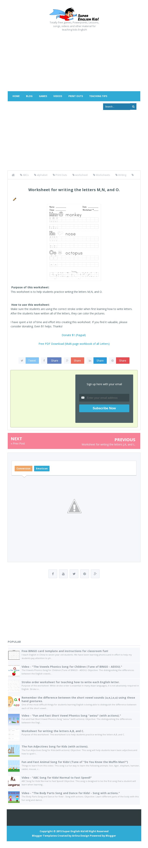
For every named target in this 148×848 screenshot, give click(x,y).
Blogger (111, 835)
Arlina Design (80, 835)
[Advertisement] (74, 60)
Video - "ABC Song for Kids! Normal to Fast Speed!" (57, 777)
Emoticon (42, 468)
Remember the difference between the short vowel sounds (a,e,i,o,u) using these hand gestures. (78, 699)
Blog (29, 96)
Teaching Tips (98, 96)
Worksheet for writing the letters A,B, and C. (53, 731)
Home (16, 96)
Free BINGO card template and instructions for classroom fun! (65, 651)
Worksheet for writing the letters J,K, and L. (108, 444)
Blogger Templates (44, 835)
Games (43, 96)
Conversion (23, 468)
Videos (57, 96)
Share (54, 360)
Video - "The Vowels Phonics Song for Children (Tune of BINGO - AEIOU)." (72, 666)
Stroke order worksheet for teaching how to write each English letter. (71, 682)
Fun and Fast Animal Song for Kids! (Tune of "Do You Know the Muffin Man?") (75, 762)
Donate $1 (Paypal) (74, 335)
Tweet (32, 360)
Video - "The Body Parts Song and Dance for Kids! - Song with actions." (71, 793)
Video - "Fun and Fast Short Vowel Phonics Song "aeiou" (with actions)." (71, 715)
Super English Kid (73, 831)
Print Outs (75, 96)
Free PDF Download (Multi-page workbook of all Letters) (74, 344)
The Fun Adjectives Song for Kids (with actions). (55, 746)
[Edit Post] (14, 199)
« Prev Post (18, 443)
